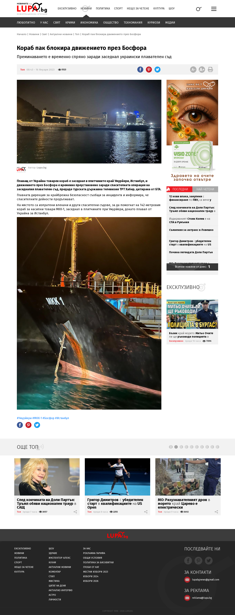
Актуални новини (61, 34)
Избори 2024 (90, 576)
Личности (55, 599)
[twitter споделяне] (157, 69)
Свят (56, 22)
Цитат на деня (57, 585)
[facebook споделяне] (140, 69)
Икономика (89, 22)
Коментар (55, 571)
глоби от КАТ (91, 567)
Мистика (54, 581)
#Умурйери (24, 418)
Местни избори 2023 (95, 571)
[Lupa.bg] (21, 170)
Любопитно (26, 22)
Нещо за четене (138, 8)
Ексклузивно (67, 8)
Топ (77, 34)
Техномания (133, 22)
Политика (103, 8)
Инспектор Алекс (60, 557)
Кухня (52, 562)
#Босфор (48, 418)
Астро (52, 595)
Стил (52, 576)
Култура (158, 8)
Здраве (53, 553)
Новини (86, 8)
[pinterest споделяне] (149, 69)
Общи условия (92, 557)
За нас (87, 548)
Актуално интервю (60, 590)
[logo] (32, 9)
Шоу (172, 8)
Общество (111, 22)
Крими (70, 22)
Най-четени (205, 189)
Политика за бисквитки (98, 562)
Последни (180, 189)
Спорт (118, 8)
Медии (170, 22)
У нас (44, 22)
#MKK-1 (37, 418)
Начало (21, 34)
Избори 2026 (90, 581)
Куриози (153, 22)
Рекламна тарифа (94, 553)
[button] (171, 447)
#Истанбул (62, 418)
